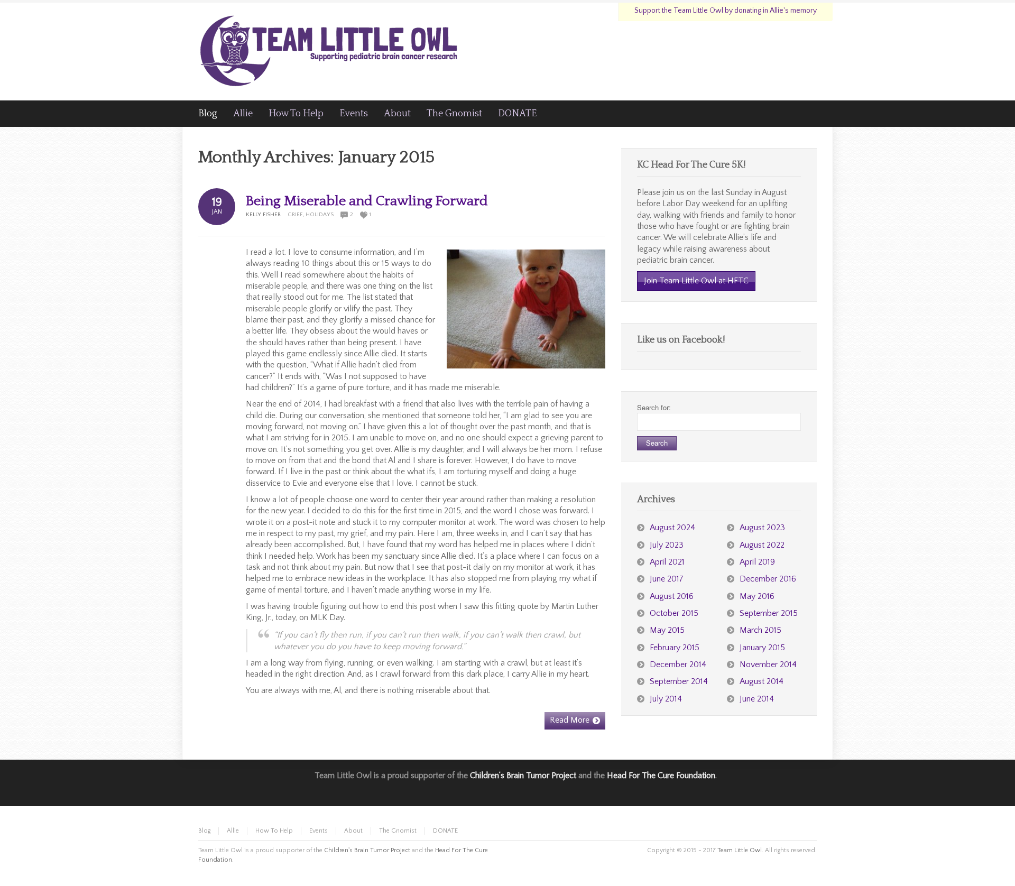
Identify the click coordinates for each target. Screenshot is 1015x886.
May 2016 (757, 596)
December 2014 (678, 664)
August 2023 (762, 527)
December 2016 (768, 579)
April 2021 (667, 562)
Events (318, 830)
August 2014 (761, 681)
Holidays (320, 214)
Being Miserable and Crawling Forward (367, 201)
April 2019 (757, 562)
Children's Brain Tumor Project (367, 850)
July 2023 (667, 545)
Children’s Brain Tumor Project (523, 775)
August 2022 (762, 545)
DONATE (445, 830)
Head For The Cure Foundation (661, 775)
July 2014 (666, 699)
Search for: (654, 407)
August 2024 (672, 527)
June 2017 (667, 579)
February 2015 (674, 647)
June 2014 (757, 699)
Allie (233, 830)
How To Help (274, 830)
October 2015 (674, 613)
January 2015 (762, 647)
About (353, 830)
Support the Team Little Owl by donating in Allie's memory (725, 10)
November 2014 (768, 664)
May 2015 (667, 630)
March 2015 (760, 630)
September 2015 (769, 613)
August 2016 (672, 596)
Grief (295, 214)
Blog (204, 830)
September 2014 (679, 681)
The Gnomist (398, 830)
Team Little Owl (739, 850)
